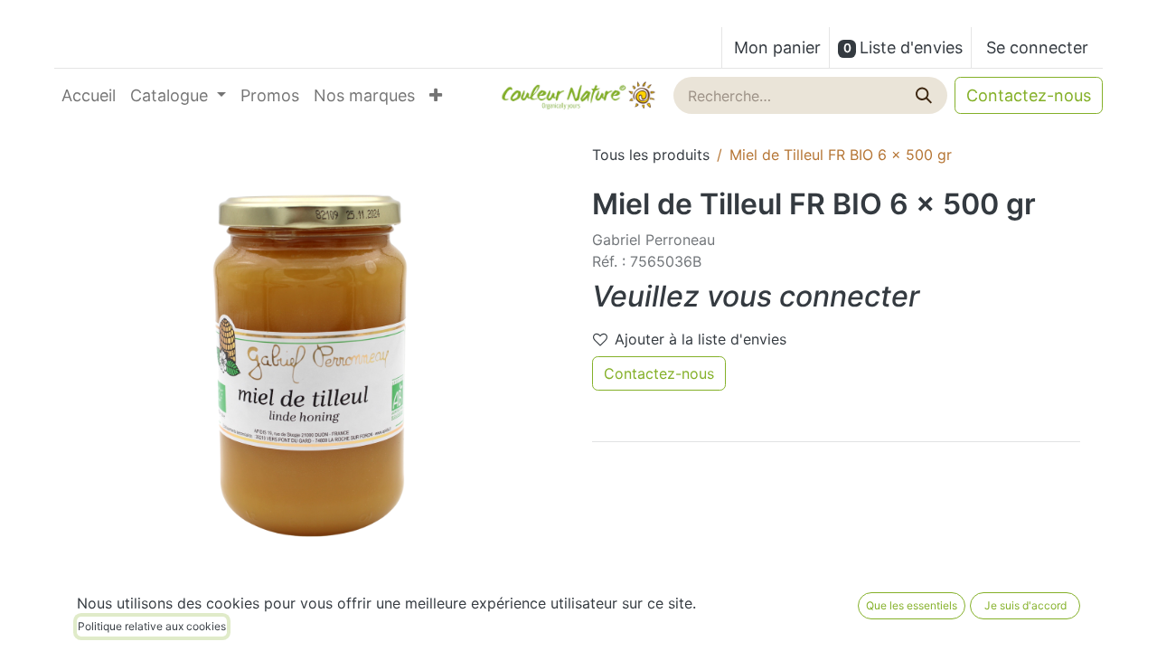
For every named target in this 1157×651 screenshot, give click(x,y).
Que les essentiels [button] (911, 605)
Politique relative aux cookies (152, 626)
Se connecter (1037, 47)
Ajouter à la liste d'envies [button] (700, 339)
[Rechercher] (925, 95)
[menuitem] (88, 95)
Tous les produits (651, 155)
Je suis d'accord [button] (1025, 605)
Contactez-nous (1028, 95)
